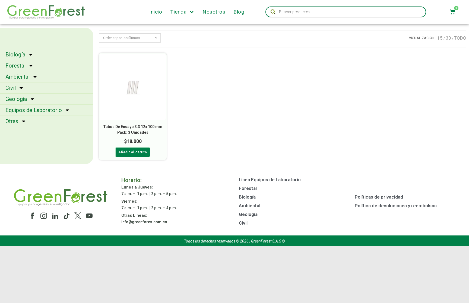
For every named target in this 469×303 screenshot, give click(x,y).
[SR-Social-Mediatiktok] (66, 216)
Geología (16, 99)
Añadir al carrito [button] (132, 152)
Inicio (155, 12)
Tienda (178, 12)
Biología (15, 54)
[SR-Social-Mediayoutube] (89, 216)
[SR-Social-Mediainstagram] (43, 216)
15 (440, 38)
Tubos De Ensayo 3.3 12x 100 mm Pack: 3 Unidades (132, 130)
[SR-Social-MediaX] (78, 216)
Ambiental (17, 77)
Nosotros (213, 12)
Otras (11, 121)
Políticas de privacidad (379, 197)
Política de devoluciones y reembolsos (396, 205)
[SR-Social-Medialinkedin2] (55, 216)
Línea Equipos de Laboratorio (270, 179)
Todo (460, 38)
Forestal (15, 65)
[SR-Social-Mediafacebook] (32, 216)
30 (448, 38)
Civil (10, 88)
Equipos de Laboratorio (33, 110)
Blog (238, 12)
